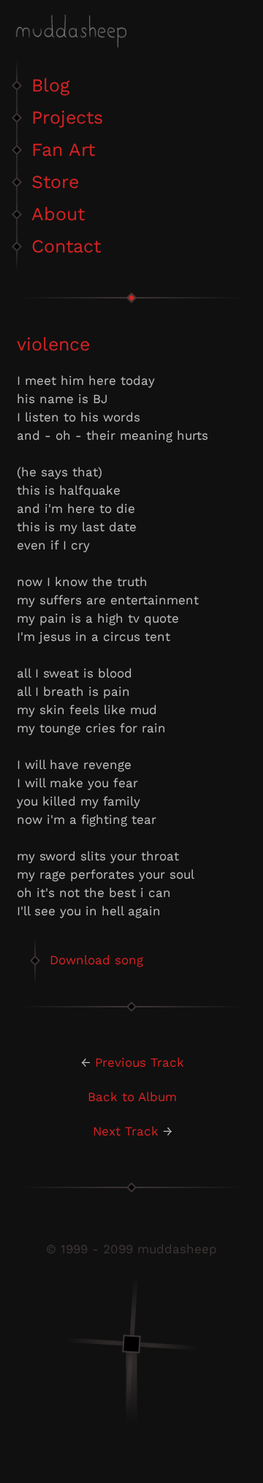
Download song (96, 960)
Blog (50, 85)
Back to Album (132, 1096)
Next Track (126, 1131)
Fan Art (63, 149)
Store (55, 181)
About (58, 214)
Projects (67, 117)
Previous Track (139, 1062)
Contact (66, 246)
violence (53, 344)
